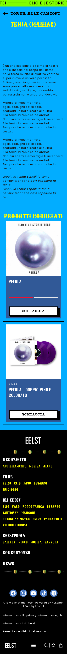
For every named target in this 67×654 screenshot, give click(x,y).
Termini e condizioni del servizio (24, 631)
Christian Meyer (16, 519)
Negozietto (14, 460)
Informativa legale (50, 615)
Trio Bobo (10, 490)
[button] (31, 645)
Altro (48, 466)
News (8, 564)
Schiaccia (33, 311)
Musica (35, 466)
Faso (27, 483)
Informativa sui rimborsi (19, 623)
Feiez (37, 519)
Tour (8, 477)
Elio (17, 483)
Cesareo (40, 483)
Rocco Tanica (33, 507)
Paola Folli (53, 519)
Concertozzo (17, 553)
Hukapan (58, 602)
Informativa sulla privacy (19, 615)
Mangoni (28, 513)
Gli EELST (12, 500)
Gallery (9, 542)
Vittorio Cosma (15, 525)
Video (23, 542)
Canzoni (51, 542)
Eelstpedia (14, 536)
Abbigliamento (14, 466)
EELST (7, 483)
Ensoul (39, 606)
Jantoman (11, 513)
